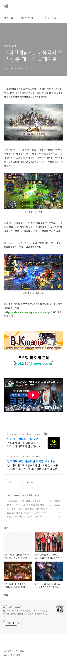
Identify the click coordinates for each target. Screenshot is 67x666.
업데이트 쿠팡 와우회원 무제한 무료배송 (31, 461)
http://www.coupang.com (20, 456)
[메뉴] (61, 6)
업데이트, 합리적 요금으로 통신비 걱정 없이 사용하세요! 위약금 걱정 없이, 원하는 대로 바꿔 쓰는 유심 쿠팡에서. (32, 466)
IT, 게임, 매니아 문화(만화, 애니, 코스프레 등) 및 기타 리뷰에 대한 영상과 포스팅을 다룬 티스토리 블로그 (26, 613)
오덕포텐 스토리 (12, 606)
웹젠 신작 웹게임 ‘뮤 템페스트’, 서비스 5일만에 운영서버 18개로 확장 (26, 514)
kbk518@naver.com (33, 363)
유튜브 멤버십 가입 (12, 655)
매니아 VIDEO (28, 18)
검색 (54, 6)
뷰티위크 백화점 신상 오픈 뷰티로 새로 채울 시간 (22, 439)
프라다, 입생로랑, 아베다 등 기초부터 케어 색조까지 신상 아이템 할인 (24, 444)
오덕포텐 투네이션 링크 (14, 650)
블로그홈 (8, 18)
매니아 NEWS (50, 18)
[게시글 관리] (19, 482)
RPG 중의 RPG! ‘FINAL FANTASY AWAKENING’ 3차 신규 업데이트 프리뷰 (27, 510)
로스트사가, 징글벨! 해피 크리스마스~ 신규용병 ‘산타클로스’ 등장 (27, 502)
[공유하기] (15, 482)
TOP (60, 651)
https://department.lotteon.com (24, 434)
